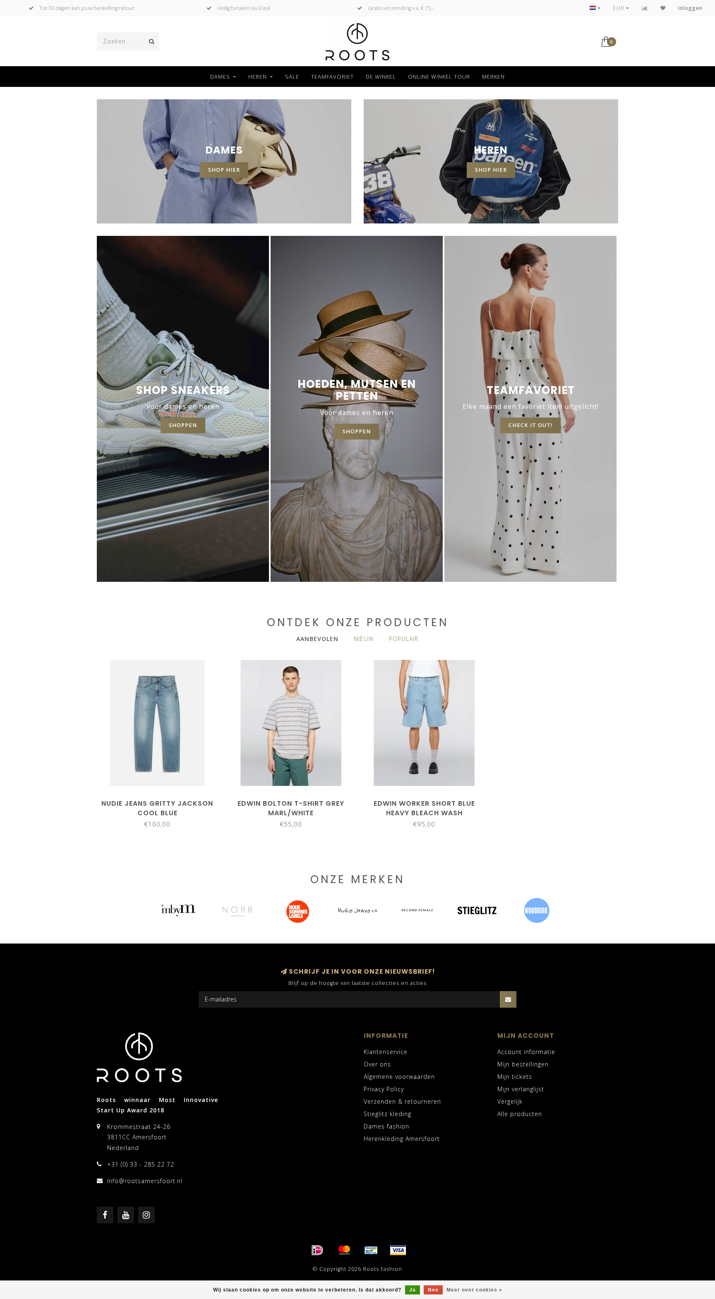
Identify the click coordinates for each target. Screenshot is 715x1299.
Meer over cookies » (474, 1290)
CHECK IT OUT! (530, 425)
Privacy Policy (384, 1089)
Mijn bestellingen (523, 1064)
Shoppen (357, 431)
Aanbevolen (317, 639)
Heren (257, 76)
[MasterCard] (344, 1250)
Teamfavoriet (332, 76)
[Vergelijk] (645, 8)
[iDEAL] (317, 1250)
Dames (220, 76)
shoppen (183, 425)
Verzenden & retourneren (402, 1101)
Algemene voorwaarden (399, 1076)
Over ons (377, 1064)
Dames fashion (386, 1126)
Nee (433, 1290)
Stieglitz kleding (387, 1114)
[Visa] (398, 1250)
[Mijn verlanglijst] (663, 8)
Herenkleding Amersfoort (402, 1139)
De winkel (381, 76)
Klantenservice (386, 1052)
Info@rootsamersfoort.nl (144, 1181)
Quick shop (161, 800)
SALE (292, 76)
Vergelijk (510, 1101)
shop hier (224, 169)
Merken (493, 76)
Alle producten (519, 1114)
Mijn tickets (514, 1076)
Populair (403, 639)
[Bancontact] (371, 1250)
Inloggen (690, 8)
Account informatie (526, 1052)
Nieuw (364, 639)
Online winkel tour (439, 76)
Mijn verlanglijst (520, 1089)
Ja (412, 1290)
